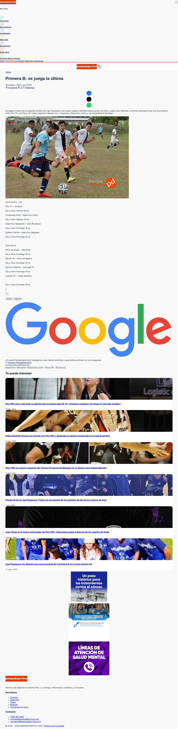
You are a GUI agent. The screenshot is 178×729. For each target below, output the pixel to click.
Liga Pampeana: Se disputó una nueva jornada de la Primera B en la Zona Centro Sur (48, 564)
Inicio (2, 61)
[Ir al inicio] (87, 66)
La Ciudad (19, 61)
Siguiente (17, 299)
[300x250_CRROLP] (89, 601)
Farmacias (38, 61)
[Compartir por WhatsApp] (89, 105)
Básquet (14, 704)
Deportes (29, 61)
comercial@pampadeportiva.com (25, 721)
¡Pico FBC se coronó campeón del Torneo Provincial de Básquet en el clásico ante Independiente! (56, 468)
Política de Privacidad (54, 726)
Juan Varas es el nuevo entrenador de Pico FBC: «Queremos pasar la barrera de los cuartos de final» (57, 532)
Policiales (9, 61)
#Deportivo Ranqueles (15, 367)
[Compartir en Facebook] (89, 93)
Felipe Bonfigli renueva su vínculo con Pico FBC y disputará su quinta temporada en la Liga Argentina (57, 436)
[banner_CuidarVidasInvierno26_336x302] (89, 639)
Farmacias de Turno (19, 707)
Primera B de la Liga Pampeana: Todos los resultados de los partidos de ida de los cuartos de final (55, 500)
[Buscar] (99, 66)
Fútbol (8, 72)
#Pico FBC (49, 367)
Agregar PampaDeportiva (19, 362)
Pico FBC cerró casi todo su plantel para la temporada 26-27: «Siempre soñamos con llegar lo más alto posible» (63, 404)
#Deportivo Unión (35, 367)
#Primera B (61, 367)
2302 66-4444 (17, 716)
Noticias (14, 697)
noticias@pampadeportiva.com (24, 719)
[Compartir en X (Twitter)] (89, 99)
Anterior (9, 299)
